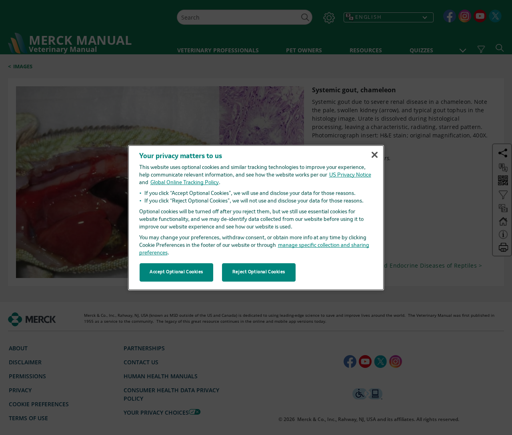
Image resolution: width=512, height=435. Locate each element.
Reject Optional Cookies (258, 272)
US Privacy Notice (350, 175)
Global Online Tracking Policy (184, 182)
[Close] (374, 155)
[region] (256, 217)
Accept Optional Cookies (176, 272)
